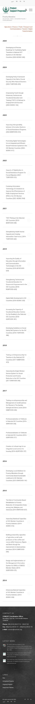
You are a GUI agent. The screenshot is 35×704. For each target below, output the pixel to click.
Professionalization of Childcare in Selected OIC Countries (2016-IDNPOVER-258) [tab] (16, 421)
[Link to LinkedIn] (30, 699)
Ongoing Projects (7, 684)
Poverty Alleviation (9, 17)
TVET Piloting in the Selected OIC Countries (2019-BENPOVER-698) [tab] (15, 220)
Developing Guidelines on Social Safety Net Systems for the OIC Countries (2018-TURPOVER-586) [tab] (16, 331)
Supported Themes (8, 687)
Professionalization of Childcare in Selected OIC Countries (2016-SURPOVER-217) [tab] (16, 435)
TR (24, 1)
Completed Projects (8, 681)
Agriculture (8, 27)
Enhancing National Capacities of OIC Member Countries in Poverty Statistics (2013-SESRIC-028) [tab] (15, 593)
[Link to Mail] (28, 699)
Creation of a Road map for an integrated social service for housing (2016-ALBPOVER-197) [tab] (16, 448)
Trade (20, 27)
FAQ (4, 678)
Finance (15, 27)
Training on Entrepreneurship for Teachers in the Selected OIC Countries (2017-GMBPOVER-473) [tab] (16, 358)
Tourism (24, 29)
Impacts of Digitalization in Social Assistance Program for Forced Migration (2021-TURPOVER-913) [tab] (16, 173)
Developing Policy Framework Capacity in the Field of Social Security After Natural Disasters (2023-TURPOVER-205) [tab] (16, 80)
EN (16, 1)
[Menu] (29, 10)
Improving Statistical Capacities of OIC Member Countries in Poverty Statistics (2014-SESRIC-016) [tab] (16, 522)
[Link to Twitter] (25, 699)
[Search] (25, 10)
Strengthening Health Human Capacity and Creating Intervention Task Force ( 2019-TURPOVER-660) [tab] (16, 235)
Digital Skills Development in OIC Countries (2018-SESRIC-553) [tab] (16, 299)
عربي (12, 1)
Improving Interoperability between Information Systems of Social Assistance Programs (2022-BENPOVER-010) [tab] (16, 128)
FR (20, 1)
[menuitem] (12, 1)
